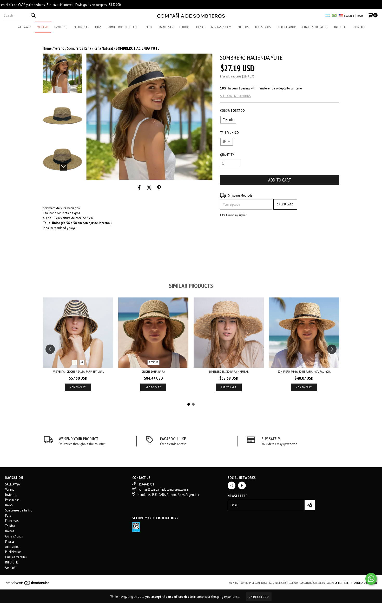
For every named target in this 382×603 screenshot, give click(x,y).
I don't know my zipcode (233, 215)
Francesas (165, 27)
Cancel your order (365, 583)
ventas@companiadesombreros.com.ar (164, 489)
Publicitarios (287, 27)
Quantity (227, 154)
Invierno (61, 27)
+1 (82, 362)
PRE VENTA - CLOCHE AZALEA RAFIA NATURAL (78, 371)
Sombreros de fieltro (124, 27)
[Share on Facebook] (139, 187)
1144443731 (146, 484)
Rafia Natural (103, 48)
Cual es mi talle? (315, 27)
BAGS (98, 27)
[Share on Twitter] (149, 187)
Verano (42, 27)
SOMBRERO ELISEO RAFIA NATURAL (228, 371)
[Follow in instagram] (231, 485)
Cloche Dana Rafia (153, 371)
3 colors (153, 362)
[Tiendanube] (28, 584)
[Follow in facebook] (242, 485)
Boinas (200, 27)
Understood (258, 597)
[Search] (33, 15)
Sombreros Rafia (79, 48)
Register (349, 15)
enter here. (342, 583)
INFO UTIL (341, 27)
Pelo (149, 27)
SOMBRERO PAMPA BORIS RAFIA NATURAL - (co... (304, 371)
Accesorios (263, 27)
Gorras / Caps (221, 27)
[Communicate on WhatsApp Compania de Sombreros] (371, 579)
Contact (360, 27)
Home (47, 48)
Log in (360, 15)
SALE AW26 (24, 27)
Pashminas (81, 27)
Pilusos (243, 27)
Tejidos (184, 27)
